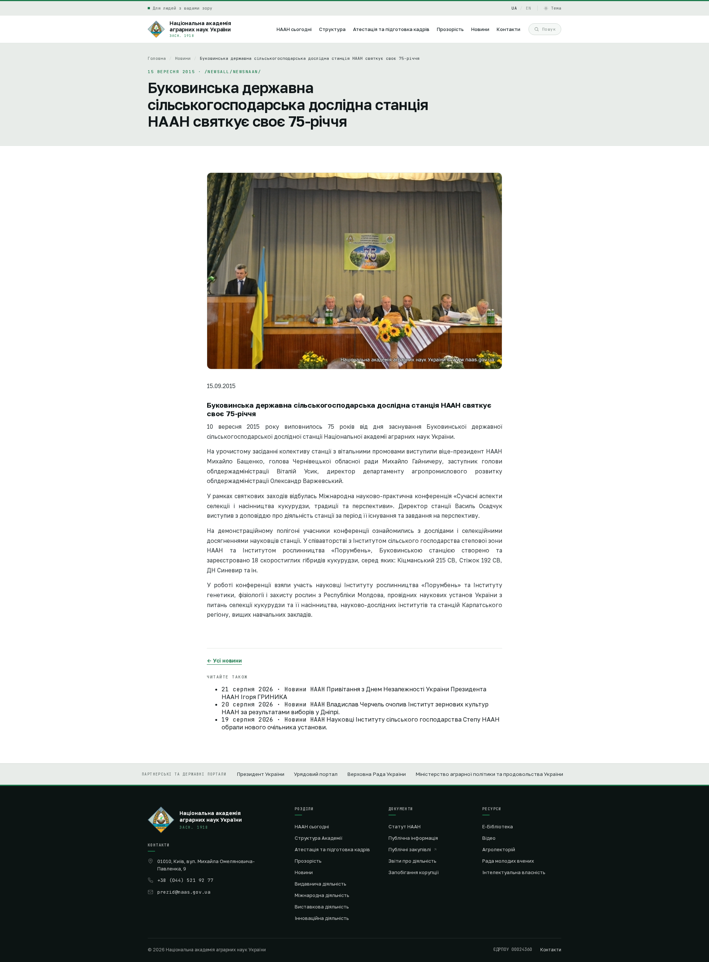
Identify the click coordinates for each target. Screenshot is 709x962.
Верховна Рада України (376, 774)
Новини (183, 58)
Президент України (260, 774)
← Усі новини (224, 660)
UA (514, 8)
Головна (157, 58)
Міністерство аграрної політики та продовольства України (489, 774)
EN (528, 8)
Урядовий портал (316, 774)
